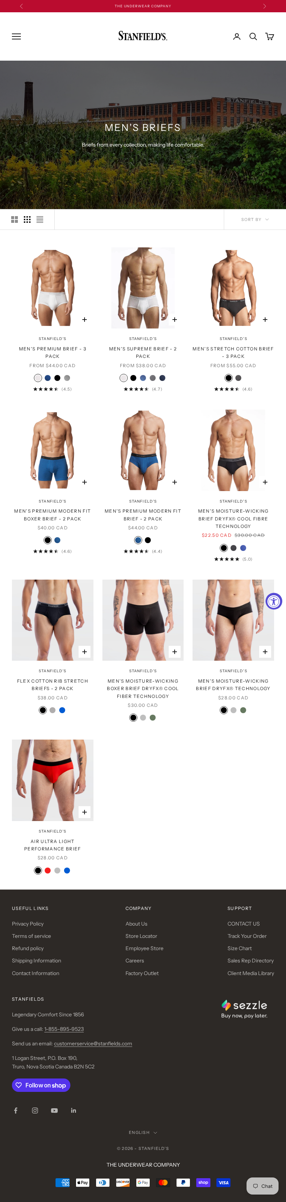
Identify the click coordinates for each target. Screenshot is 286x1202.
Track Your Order (247, 936)
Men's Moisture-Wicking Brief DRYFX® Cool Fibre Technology (233, 518)
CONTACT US (244, 923)
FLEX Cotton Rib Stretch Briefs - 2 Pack (52, 684)
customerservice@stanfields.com (93, 1043)
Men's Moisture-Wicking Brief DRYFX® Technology (233, 684)
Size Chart (240, 948)
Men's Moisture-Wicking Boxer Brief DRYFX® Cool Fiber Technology (143, 688)
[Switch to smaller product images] (27, 219)
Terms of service (31, 936)
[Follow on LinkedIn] (73, 1110)
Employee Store (144, 948)
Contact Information (35, 973)
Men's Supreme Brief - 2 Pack (143, 352)
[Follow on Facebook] (15, 1110)
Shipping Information (36, 960)
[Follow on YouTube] (54, 1110)
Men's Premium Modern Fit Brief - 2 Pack (143, 514)
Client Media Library (251, 973)
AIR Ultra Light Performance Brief (52, 845)
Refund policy (28, 948)
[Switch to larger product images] (14, 219)
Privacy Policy (28, 923)
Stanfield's (52, 338)
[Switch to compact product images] (39, 219)
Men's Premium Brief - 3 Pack (52, 352)
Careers (134, 960)
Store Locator (141, 936)
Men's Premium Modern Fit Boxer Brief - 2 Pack (52, 514)
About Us (136, 923)
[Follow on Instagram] (35, 1110)
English (139, 1132)
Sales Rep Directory (251, 960)
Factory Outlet (142, 973)
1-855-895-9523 (64, 1029)
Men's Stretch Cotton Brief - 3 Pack (233, 352)
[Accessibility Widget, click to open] (274, 601)
